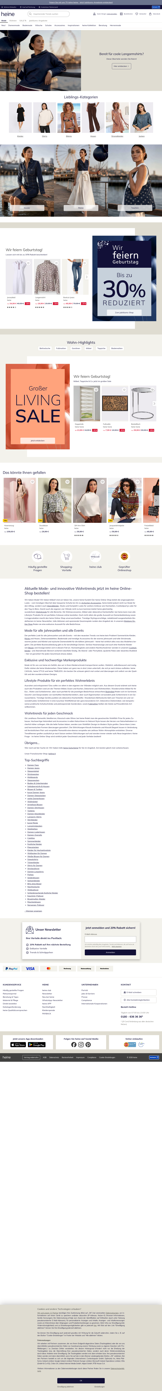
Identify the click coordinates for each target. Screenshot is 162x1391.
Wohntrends (41, 612)
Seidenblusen (33, 877)
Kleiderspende (48, 1010)
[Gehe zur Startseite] (7, 14)
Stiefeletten (32, 829)
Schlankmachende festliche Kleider (42, 893)
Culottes (31, 838)
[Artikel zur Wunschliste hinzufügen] (28, 263)
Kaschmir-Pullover (35, 896)
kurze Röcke (32, 823)
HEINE (45, 984)
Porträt (84, 990)
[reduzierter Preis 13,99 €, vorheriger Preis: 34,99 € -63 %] (87, 403)
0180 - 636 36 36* (132, 1016)
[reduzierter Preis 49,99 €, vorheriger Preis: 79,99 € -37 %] (75, 277)
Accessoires (59, 25)
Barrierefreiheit (67, 1057)
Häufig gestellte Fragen (13, 990)
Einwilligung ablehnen (65, 1387)
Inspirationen (73, 25)
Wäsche (38, 25)
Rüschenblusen (34, 902)
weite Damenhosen (35, 798)
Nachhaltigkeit (48, 1007)
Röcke (27, 638)
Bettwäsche (45, 348)
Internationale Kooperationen (94, 1003)
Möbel (88, 348)
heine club (46, 990)
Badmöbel (110, 691)
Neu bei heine (48, 997)
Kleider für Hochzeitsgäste (39, 850)
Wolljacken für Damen (37, 853)
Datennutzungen (112, 1313)
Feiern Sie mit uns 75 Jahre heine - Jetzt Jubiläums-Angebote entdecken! (81, 2)
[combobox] (54, 14)
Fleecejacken (33, 847)
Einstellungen (100, 1387)
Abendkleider (53, 606)
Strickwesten (33, 774)
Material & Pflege (10, 1000)
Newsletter (47, 993)
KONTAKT (126, 984)
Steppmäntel (33, 771)
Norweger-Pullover (35, 905)
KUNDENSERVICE (12, 984)
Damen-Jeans (33, 768)
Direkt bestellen (10, 1003)
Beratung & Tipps (10, 997)
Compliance (86, 1000)
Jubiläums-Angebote (38, 20)
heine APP (46, 1003)
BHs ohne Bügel (34, 884)
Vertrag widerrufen (31, 1057)
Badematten (117, 348)
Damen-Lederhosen (36, 832)
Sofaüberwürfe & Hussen (38, 786)
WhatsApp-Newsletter (52, 1000)
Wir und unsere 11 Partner (47, 1313)
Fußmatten (61, 348)
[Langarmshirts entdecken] (40, 60)
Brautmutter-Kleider (36, 899)
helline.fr (52, 753)
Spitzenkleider (33, 880)
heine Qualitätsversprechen (15, 1010)
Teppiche (101, 348)
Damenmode (14, 25)
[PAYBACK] (156, 7)
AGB (44, 1057)
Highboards (32, 777)
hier (95, 1325)
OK (81, 1381)
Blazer (31, 648)
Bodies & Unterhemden (37, 783)
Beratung (103, 25)
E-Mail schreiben (132, 993)
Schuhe (48, 25)
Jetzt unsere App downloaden (28, 1038)
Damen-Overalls (34, 835)
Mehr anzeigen (117, 946)
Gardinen (76, 348)
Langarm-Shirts (34, 817)
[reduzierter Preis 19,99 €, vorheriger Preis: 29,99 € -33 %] (47, 277)
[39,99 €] (90, 500)
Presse (84, 997)
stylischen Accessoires (91, 603)
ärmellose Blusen (34, 804)
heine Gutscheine (70, 748)
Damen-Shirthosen (35, 807)
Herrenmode (115, 25)
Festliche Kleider (34, 844)
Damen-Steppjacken (36, 795)
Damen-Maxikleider (36, 814)
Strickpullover (33, 868)
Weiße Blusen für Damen (38, 856)
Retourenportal (9, 993)
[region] (81, 1348)
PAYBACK (46, 1013)
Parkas (30, 874)
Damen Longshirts (35, 871)
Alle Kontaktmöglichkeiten (138, 1000)
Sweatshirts (32, 859)
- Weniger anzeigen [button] (33, 911)
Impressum (80, 1057)
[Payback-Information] (154, 1057)
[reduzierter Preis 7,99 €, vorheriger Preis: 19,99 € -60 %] (115, 403)
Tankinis (31, 811)
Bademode (27, 25)
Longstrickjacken (34, 826)
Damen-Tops (33, 765)
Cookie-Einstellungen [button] (107, 1057)
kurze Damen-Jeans (36, 792)
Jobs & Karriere (88, 993)
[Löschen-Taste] (67, 14)
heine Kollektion (89, 25)
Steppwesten (33, 780)
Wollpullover (33, 890)
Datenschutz (54, 1057)
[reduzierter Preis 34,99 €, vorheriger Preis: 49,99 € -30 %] (19, 277)
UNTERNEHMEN (89, 984)
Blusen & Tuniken (34, 789)
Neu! (3, 25)
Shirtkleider (32, 820)
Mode (3, 20)
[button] (87, 277)
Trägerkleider (33, 862)
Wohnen (13, 20)
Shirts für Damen (34, 865)
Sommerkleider (34, 841)
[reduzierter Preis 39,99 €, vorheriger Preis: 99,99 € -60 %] (143, 403)
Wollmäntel (32, 801)
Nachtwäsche (33, 887)
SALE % (22, 20)
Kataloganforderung (12, 1007)
